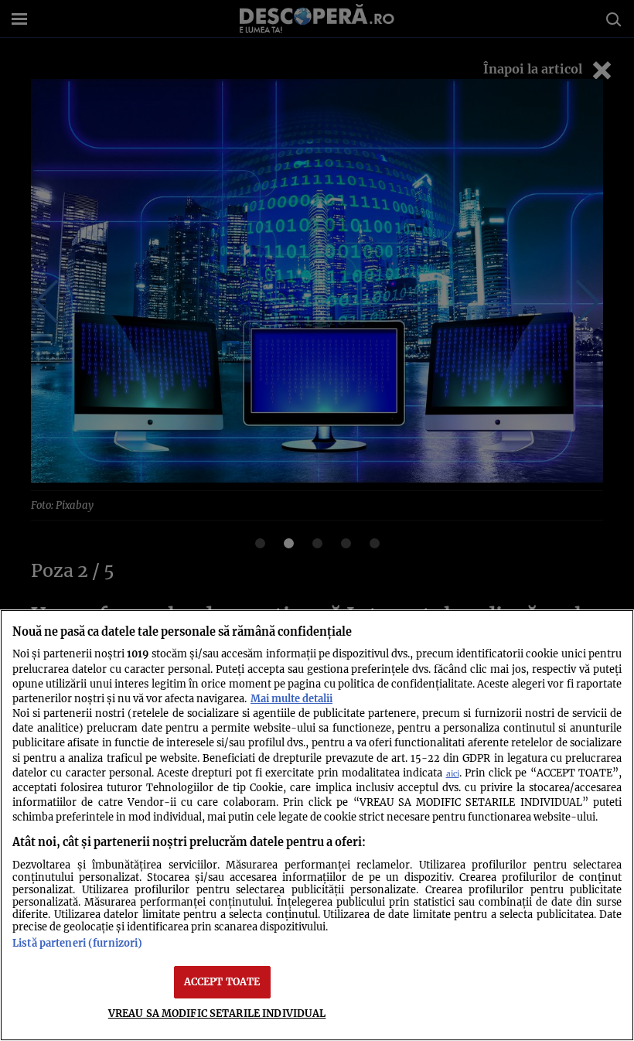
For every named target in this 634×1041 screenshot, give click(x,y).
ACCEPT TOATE (222, 981)
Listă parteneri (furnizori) (77, 943)
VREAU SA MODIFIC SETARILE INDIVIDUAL (217, 1013)
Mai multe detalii (291, 698)
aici (452, 774)
